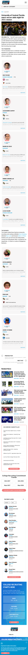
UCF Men (7, 115)
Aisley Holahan (12, 541)
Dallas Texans (8, 83)
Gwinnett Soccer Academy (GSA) (11, 302)
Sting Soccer (12, 557)
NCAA (2, 11)
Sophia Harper (12, 548)
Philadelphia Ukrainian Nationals (16, 550)
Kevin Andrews (22, 234)
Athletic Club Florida (13, 508)
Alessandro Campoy (9, 111)
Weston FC (7, 118)
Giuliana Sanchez (13, 506)
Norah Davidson (12, 520)
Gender (6, 502)
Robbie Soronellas (8, 178)
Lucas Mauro (6, 211)
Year (13, 502)
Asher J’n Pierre (22, 236)
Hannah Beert (12, 569)
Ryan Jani (8, 236)
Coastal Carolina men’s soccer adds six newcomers (20, 400)
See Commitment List (14, 577)
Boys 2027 (7, 485)
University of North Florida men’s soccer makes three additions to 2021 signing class (19, 374)
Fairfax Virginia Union (13, 543)
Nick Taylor (6, 75)
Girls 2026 (21, 481)
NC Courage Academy (13, 536)
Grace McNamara (13, 562)
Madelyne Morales (13, 555)
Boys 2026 (21, 485)
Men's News (16, 378)
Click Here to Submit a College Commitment (14, 490)
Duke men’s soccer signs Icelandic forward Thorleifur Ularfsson (20, 391)
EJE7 (10, 564)
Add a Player (14, 622)
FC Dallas (11, 529)
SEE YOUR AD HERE (14, 468)
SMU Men (7, 79)
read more (23, 92)
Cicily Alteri (11, 534)
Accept (5, 653)
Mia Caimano (12, 513)
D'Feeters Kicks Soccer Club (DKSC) (16, 571)
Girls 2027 (7, 481)
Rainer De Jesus (7, 146)
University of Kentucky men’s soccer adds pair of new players (19, 418)
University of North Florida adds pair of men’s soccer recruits (19, 383)
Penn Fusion (11, 522)
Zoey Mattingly (12, 527)
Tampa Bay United (12, 515)
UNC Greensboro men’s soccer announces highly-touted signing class (20, 409)
